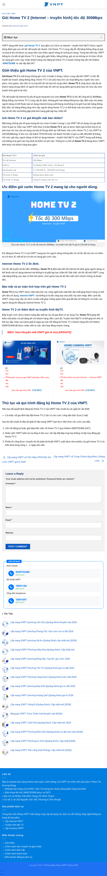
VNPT (26, 26)
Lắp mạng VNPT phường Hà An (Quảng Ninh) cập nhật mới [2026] (43, 640)
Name (9, 507)
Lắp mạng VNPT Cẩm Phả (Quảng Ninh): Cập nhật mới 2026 (40, 723)
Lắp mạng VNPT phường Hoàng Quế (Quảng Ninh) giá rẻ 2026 (41, 695)
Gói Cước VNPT (9, 13)
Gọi (1, 874)
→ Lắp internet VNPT (12, 821)
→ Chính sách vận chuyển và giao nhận (22, 846)
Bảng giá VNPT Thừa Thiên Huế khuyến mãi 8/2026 (36, 713)
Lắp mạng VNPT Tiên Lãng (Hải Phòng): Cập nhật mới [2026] (40, 750)
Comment (11, 483)
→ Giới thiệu (8, 843)
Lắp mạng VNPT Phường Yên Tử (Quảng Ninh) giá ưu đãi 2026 (42, 668)
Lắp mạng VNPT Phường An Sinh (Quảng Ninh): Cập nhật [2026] (42, 741)
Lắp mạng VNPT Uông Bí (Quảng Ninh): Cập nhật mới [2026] (40, 704)
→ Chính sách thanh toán (14, 853)
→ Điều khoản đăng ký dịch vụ (17, 857)
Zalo (2, 870)
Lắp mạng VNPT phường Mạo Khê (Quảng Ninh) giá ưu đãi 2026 (42, 686)
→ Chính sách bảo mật (13, 850)
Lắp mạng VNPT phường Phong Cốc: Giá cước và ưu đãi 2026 (41, 631)
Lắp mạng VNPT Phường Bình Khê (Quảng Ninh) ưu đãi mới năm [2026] (46, 732)
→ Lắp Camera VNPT (13, 828)
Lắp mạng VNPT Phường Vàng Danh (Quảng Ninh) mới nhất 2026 (43, 677)
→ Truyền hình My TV (13, 825)
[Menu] (3, 4)
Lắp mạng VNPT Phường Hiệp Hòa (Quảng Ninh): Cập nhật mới (42, 649)
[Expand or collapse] (101, 37)
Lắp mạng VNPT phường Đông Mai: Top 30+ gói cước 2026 (40, 659)
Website (9, 533)
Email (9, 520)
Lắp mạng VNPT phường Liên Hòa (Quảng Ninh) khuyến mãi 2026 (43, 622)
